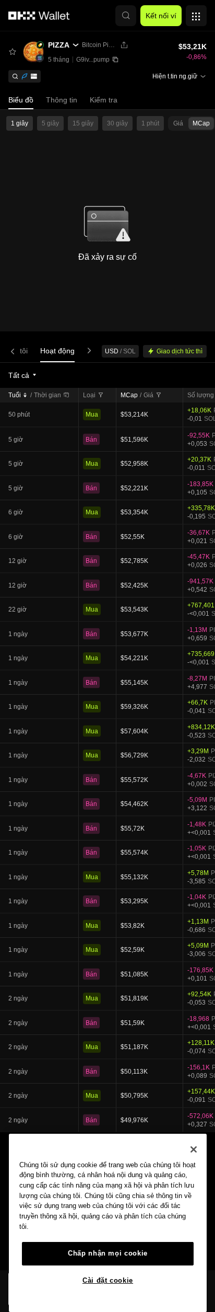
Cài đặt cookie (107, 1280)
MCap (129, 395)
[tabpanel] (107, 816)
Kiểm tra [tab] (103, 100)
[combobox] (23, 375)
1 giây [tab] (19, 123)
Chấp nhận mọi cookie (108, 1253)
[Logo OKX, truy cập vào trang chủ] (39, 15)
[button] (126, 15)
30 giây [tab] (117, 123)
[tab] (57, 351)
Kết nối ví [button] (161, 15)
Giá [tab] (178, 123)
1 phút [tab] (150, 123)
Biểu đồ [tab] (20, 100)
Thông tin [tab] (61, 100)
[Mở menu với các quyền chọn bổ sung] (196, 13)
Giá (148, 395)
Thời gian (47, 395)
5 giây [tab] (50, 123)
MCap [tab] (201, 123)
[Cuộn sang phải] (87, 351)
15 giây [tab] (83, 123)
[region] (108, 1223)
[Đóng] (193, 1149)
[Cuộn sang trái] (14, 351)
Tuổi (14, 395)
